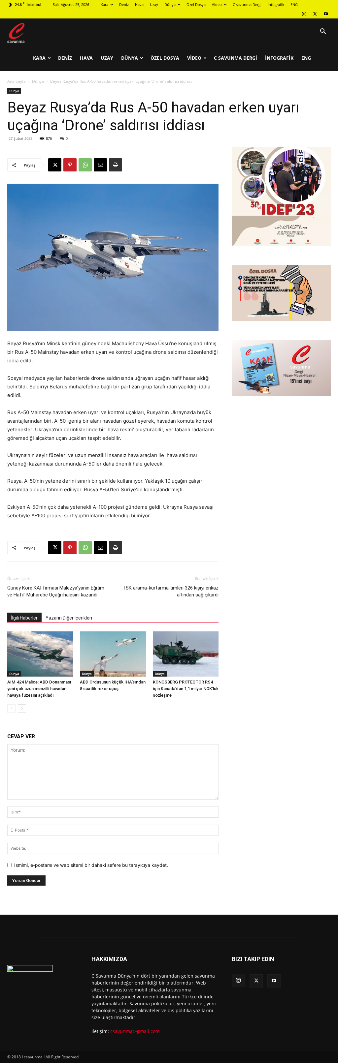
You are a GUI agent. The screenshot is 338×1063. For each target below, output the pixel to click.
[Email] (100, 164)
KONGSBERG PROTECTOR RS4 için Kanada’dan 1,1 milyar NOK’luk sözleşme (186, 689)
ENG (294, 4)
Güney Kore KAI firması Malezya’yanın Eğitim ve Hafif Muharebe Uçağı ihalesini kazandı (55, 591)
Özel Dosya (196, 4)
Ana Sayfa (16, 81)
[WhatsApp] (85, 164)
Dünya (170, 4)
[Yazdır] (115, 164)
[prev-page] (11, 708)
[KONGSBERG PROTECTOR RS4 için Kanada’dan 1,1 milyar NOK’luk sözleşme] (186, 654)
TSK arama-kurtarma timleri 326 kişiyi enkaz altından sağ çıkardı (170, 591)
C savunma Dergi (247, 4)
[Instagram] (304, 13)
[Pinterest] (70, 164)
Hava (139, 4)
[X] (315, 13)
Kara (104, 4)
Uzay (154, 4)
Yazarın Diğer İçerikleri (69, 618)
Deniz (124, 4)
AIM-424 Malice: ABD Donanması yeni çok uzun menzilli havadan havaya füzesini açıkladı (39, 689)
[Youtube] (326, 13)
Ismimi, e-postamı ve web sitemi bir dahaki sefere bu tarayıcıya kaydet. (91, 865)
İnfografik (276, 4)
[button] (323, 32)
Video (217, 4)
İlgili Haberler (24, 618)
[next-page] (22, 708)
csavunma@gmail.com (135, 1031)
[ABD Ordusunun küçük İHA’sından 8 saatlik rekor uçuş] (113, 654)
